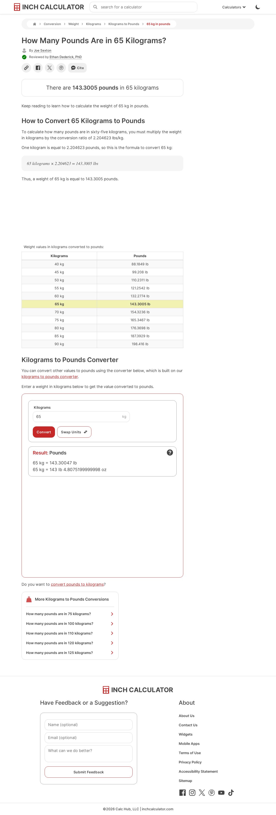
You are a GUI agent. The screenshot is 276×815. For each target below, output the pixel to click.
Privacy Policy (190, 762)
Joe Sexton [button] (42, 50)
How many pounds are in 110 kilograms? (59, 633)
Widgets (186, 734)
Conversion (52, 24)
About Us (186, 716)
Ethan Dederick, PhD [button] (66, 57)
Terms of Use (190, 753)
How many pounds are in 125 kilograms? (59, 652)
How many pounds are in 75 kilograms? (58, 614)
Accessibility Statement (198, 771)
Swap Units (71, 432)
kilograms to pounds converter (50, 376)
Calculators (231, 7)
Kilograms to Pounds (123, 24)
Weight (73, 24)
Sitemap (185, 781)
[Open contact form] (170, 452)
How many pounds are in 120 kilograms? (59, 643)
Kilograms (93, 24)
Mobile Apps (189, 743)
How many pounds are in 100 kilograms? (59, 623)
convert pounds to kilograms (77, 584)
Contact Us (188, 725)
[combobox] (149, 7)
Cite (80, 68)
